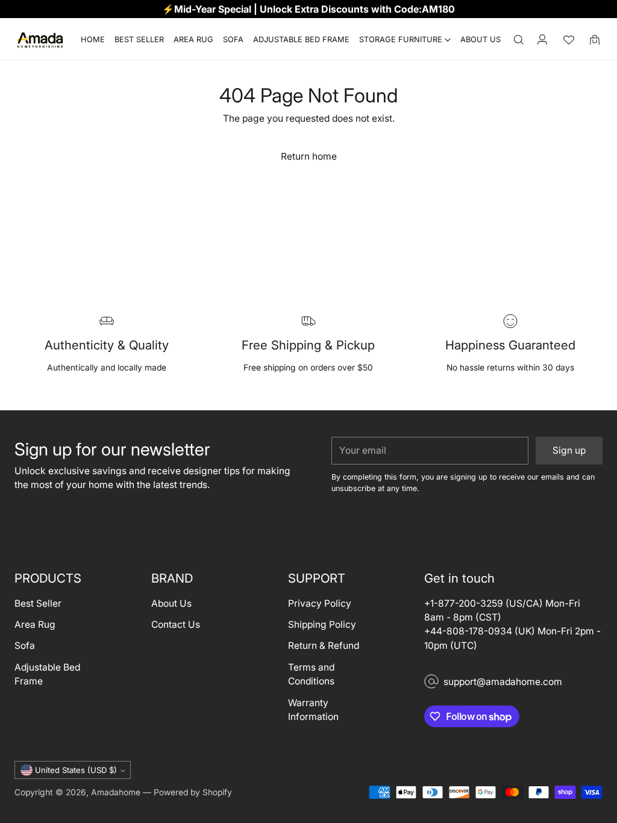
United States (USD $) (76, 770)
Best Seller (37, 603)
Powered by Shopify (193, 792)
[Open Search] (519, 40)
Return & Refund (323, 645)
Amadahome (115, 792)
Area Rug (34, 624)
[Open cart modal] (595, 40)
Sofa (24, 645)
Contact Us (175, 624)
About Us (171, 603)
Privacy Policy (319, 603)
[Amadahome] (39, 40)
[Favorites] (569, 40)
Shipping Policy (322, 624)
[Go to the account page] (542, 40)
